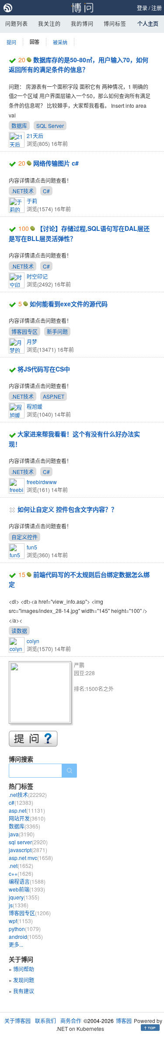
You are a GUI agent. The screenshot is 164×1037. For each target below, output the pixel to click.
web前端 (27, 889)
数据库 (19, 125)
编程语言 (27, 881)
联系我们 (45, 1020)
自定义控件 (24, 537)
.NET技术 (22, 191)
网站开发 (27, 818)
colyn (33, 640)
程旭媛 (34, 406)
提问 (11, 42)
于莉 (32, 201)
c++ (21, 873)
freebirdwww (42, 481)
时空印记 (37, 276)
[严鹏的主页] (41, 693)
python (25, 928)
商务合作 (70, 1020)
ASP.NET (53, 396)
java (22, 834)
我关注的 (49, 23)
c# (21, 802)
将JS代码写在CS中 (43, 369)
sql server (28, 842)
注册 (156, 7)
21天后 (35, 135)
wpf (21, 920)
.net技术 (28, 794)
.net (21, 865)
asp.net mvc (31, 857)
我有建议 (23, 991)
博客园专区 (24, 331)
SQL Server (50, 125)
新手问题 (57, 331)
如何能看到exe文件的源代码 (69, 303)
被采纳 (60, 42)
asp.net (27, 810)
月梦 (32, 341)
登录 (142, 7)
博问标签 (115, 23)
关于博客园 (17, 1020)
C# (46, 191)
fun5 (32, 547)
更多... (16, 944)
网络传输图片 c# (56, 163)
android (26, 936)
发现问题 (23, 980)
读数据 (19, 630)
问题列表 (16, 23)
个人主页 (147, 24)
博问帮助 (23, 969)
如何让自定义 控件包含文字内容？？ (67, 509)
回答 (34, 42)
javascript (28, 849)
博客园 (124, 1020)
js (18, 905)
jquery (24, 897)
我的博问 (82, 23)
